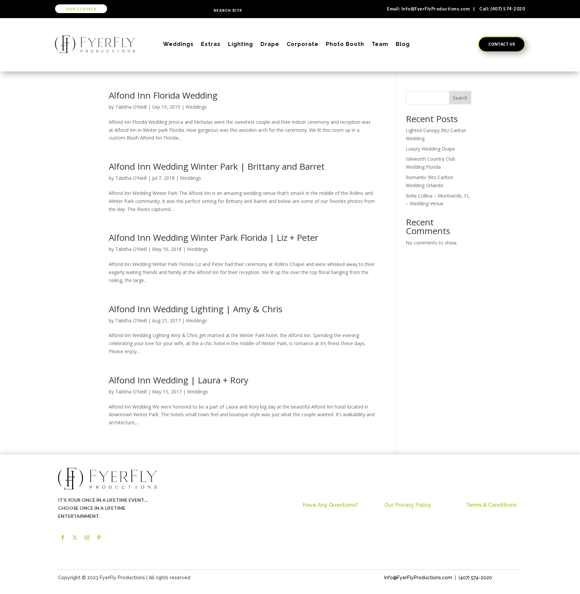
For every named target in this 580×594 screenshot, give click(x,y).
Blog (403, 44)
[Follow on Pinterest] (99, 537)
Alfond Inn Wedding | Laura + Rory (178, 380)
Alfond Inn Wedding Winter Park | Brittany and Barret (217, 166)
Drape (269, 44)
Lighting (240, 44)
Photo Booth (345, 44)
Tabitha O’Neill (131, 107)
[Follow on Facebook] (62, 537)
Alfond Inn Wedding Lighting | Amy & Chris (195, 309)
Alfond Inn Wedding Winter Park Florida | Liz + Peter (213, 237)
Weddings (178, 44)
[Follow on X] (75, 537)
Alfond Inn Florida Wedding (163, 95)
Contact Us (501, 44)
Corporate (303, 44)
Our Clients (81, 8)
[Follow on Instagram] (87, 537)
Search (460, 98)
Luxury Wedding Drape (430, 149)
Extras (211, 44)
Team (380, 44)
